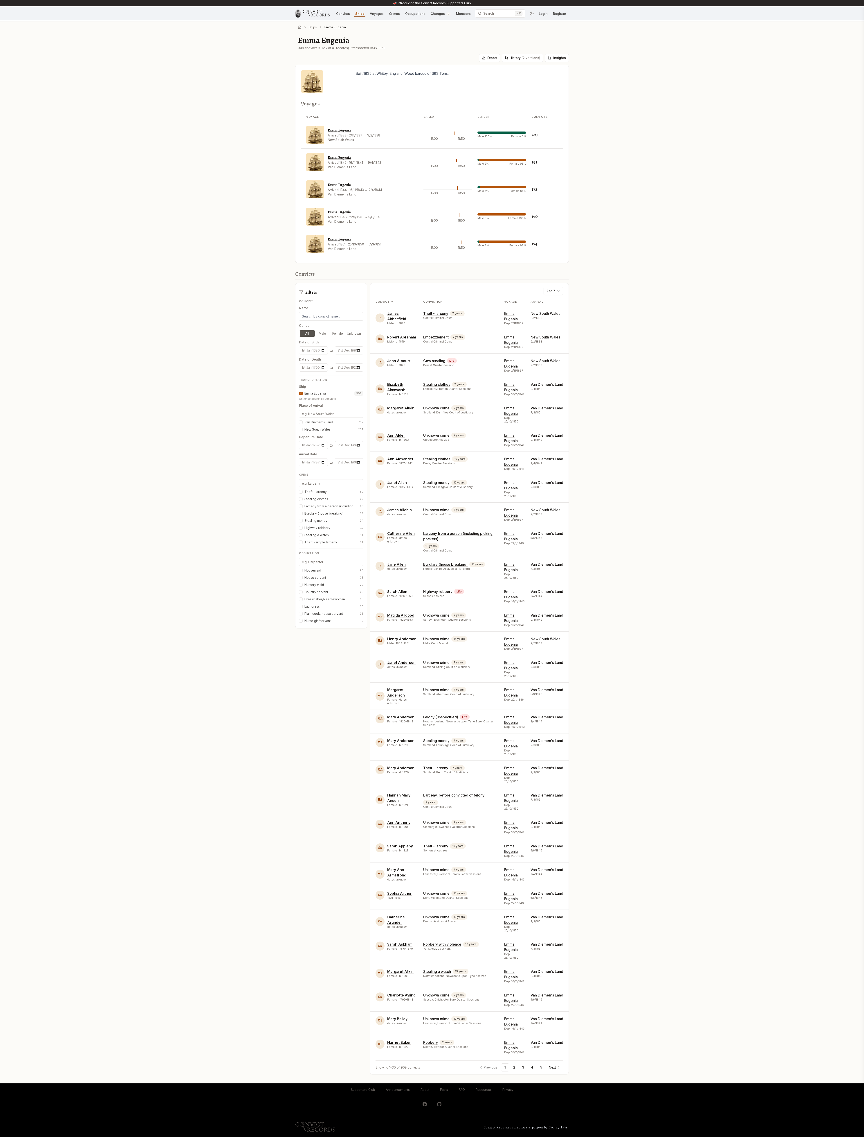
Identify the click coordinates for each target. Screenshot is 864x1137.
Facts (444, 1090)
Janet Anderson (401, 662)
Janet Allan (397, 482)
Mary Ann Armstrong (396, 872)
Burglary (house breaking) (445, 564)
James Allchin (399, 510)
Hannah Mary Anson (398, 798)
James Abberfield (396, 316)
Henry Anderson (401, 639)
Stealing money (436, 482)
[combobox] (553, 291)
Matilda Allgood (400, 615)
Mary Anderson (400, 717)
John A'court (398, 361)
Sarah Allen (397, 591)
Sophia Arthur (399, 893)
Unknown (354, 333)
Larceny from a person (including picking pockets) (458, 536)
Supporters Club (363, 1090)
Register (559, 14)
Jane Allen (396, 564)
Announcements (398, 1090)
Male (322, 333)
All (307, 333)
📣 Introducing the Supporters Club (432, 3)
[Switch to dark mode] (531, 13)
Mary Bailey (397, 1019)
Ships (313, 27)
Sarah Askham (399, 944)
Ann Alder (396, 435)
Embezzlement (436, 337)
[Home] (300, 27)
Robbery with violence (442, 944)
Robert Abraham (401, 337)
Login (543, 14)
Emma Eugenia (339, 130)
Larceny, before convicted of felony (453, 795)
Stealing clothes (436, 384)
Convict (382, 301)
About (425, 1090)
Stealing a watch (437, 971)
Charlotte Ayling (401, 995)
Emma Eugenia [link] (335, 27)
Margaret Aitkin (400, 408)
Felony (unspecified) (440, 717)
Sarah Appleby (400, 846)
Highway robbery (437, 591)
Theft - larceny (435, 313)
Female (337, 333)
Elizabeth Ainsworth (396, 387)
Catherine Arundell (396, 920)
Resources (484, 1090)
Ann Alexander (400, 459)
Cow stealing (434, 361)
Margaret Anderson (396, 692)
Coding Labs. (559, 1127)
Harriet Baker (399, 1042)
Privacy (507, 1090)
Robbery (430, 1042)
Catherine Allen (401, 533)
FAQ (462, 1090)
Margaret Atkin (400, 971)
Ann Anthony (398, 822)
